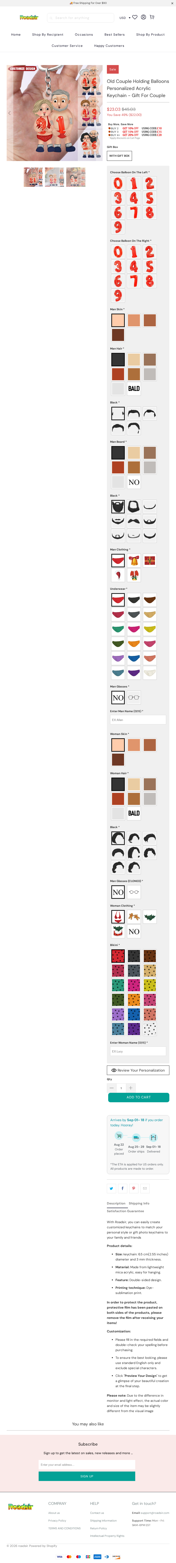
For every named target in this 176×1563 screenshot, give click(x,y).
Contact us (97, 1513)
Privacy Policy (57, 1520)
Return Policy (98, 1528)
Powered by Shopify (43, 1546)
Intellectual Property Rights (107, 1536)
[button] (48, 34)
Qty (109, 1079)
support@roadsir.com (155, 1513)
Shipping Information (103, 1520)
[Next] (99, 113)
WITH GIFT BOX (119, 156)
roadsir (23, 1546)
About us (54, 1513)
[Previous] (9, 113)
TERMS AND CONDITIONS (64, 1528)
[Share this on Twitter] (111, 1188)
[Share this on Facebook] (122, 1188)
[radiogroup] (138, 205)
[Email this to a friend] (145, 1188)
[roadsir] (29, 18)
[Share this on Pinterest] (133, 1188)
